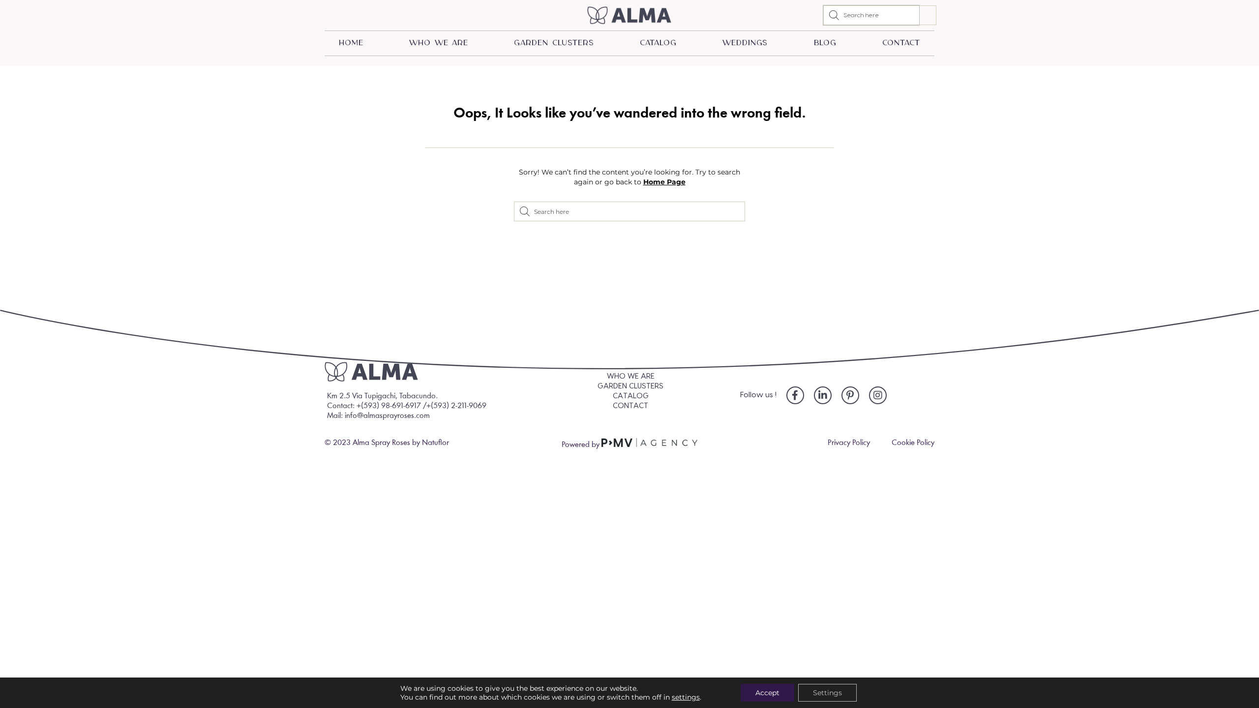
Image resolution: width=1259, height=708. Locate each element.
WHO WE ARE (438, 43)
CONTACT (901, 43)
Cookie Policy (913, 443)
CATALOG (658, 43)
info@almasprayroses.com (387, 416)
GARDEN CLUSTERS (554, 43)
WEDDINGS (745, 43)
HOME (351, 43)
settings (686, 697)
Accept (767, 692)
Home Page (664, 181)
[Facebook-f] (795, 395)
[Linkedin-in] (823, 395)
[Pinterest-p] (850, 395)
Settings (827, 692)
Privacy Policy (849, 443)
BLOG (825, 43)
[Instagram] (878, 395)
